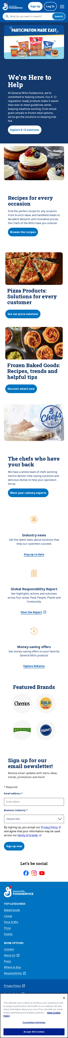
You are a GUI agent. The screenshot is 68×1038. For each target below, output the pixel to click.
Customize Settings (34, 1022)
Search (59, 16)
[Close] (64, 998)
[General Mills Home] (18, 892)
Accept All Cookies (34, 1031)
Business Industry (16, 810)
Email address (13, 793)
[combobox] (30, 16)
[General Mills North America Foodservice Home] (12, 6)
